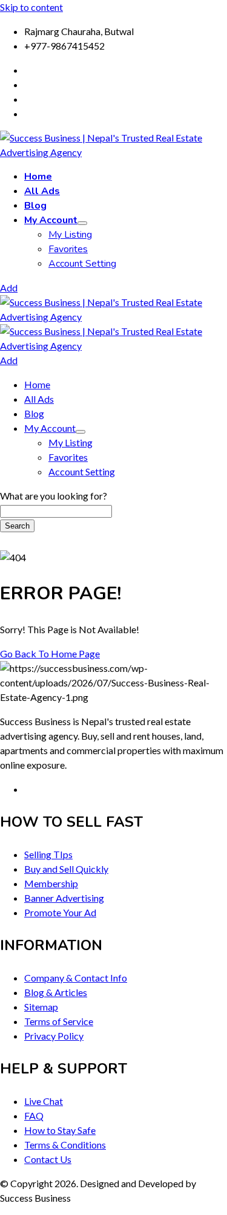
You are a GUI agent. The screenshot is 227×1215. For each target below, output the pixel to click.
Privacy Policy (54, 1035)
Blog (35, 205)
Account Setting (82, 263)
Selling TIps (48, 854)
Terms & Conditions (65, 1144)
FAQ (34, 1115)
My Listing (70, 234)
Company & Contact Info (75, 977)
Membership (51, 883)
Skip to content (31, 7)
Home (38, 176)
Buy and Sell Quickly (66, 869)
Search (17, 525)
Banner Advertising (64, 898)
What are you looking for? (53, 495)
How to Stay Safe (60, 1130)
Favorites (68, 249)
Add (9, 287)
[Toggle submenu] (82, 223)
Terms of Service (58, 1021)
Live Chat (43, 1101)
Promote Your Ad (60, 912)
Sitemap (41, 1006)
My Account (50, 220)
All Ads (42, 191)
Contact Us (47, 1159)
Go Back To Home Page (50, 653)
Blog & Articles (55, 992)
